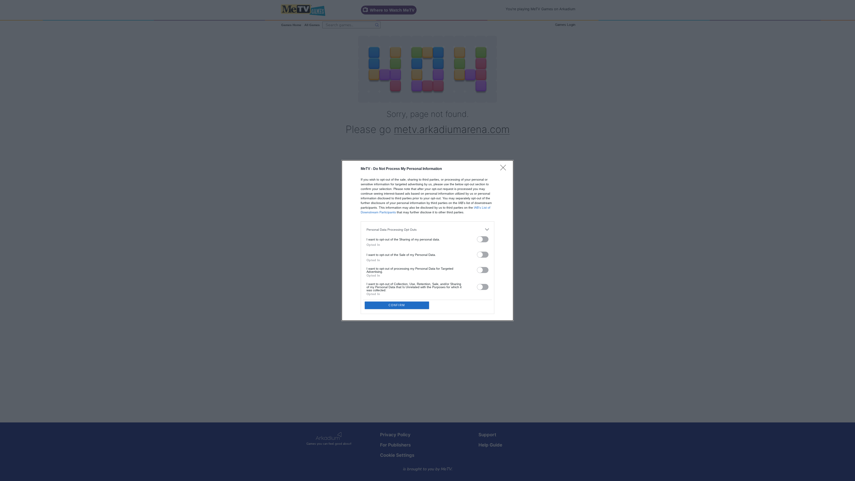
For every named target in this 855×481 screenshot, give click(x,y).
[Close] (504, 169)
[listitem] (427, 229)
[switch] (483, 239)
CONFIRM (397, 305)
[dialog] (427, 240)
